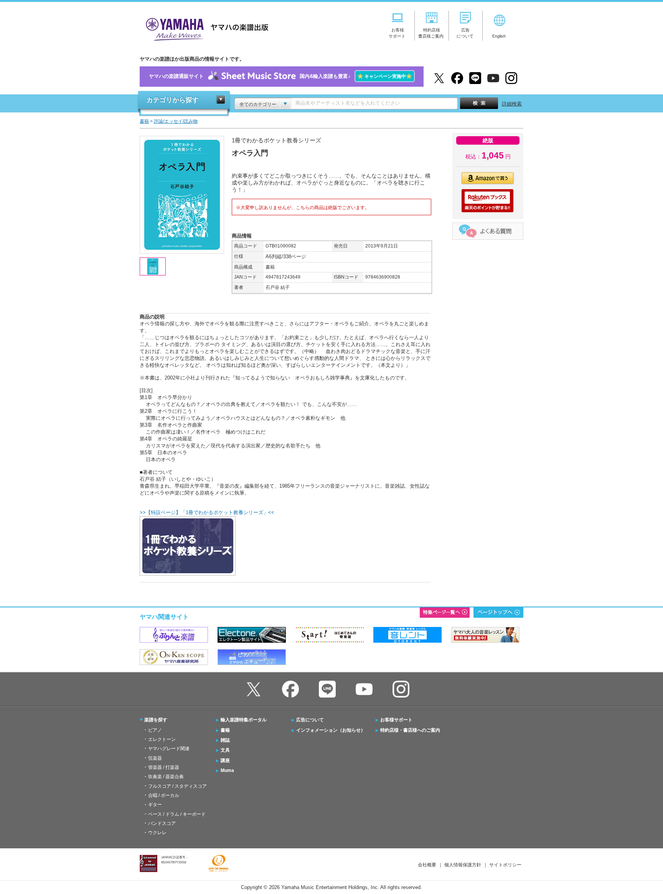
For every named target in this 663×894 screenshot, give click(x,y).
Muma (227, 770)
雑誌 (225, 740)
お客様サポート (396, 719)
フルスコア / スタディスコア (177, 786)
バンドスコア (162, 823)
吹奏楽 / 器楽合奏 (166, 776)
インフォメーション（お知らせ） (330, 730)
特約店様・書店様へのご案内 (410, 730)
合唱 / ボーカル (163, 795)
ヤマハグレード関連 (169, 748)
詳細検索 (512, 104)
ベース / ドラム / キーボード (177, 814)
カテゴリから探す (173, 100)
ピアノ (155, 730)
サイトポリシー (505, 865)
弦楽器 (155, 758)
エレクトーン (162, 739)
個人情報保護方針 (462, 865)
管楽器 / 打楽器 (163, 767)
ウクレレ (157, 832)
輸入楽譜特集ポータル (244, 719)
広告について (310, 719)
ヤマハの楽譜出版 (205, 28)
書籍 (225, 730)
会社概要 (427, 865)
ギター (155, 804)
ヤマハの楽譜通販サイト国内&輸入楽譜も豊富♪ (280, 76)
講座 (225, 760)
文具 (225, 750)
